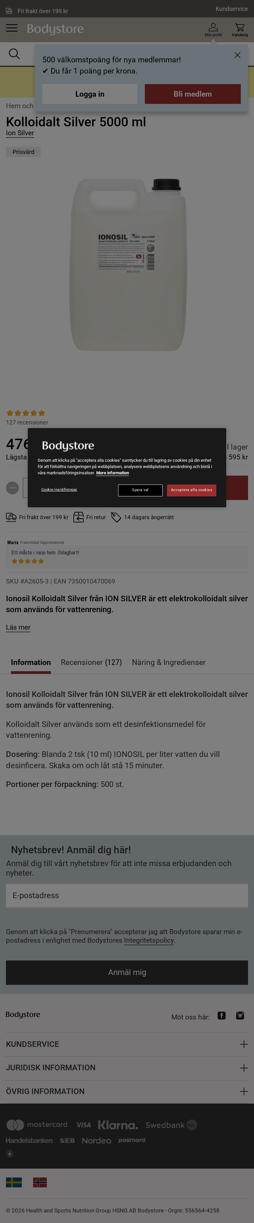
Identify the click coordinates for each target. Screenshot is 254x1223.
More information (112, 472)
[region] (127, 467)
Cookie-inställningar (59, 489)
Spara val (140, 490)
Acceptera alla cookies (192, 490)
